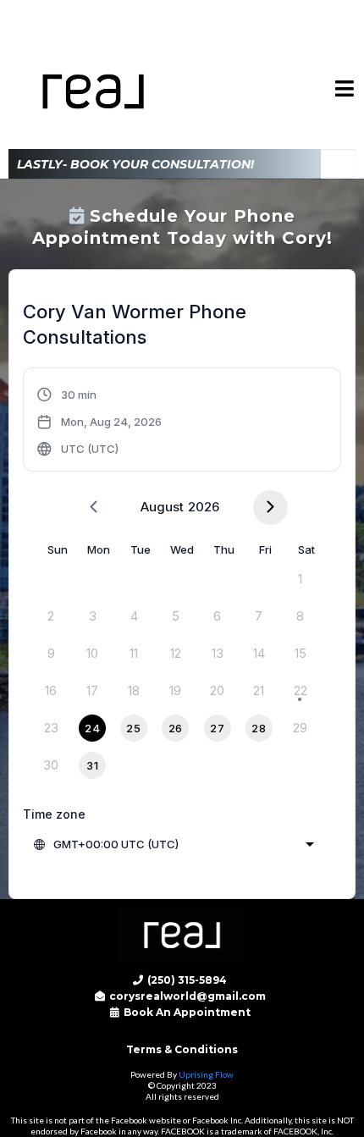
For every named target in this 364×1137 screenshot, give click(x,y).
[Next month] (270, 507)
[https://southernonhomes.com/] (182, 935)
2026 (203, 507)
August (162, 507)
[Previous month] (93, 507)
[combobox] (175, 844)
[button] (345, 91)
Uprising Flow (206, 1074)
